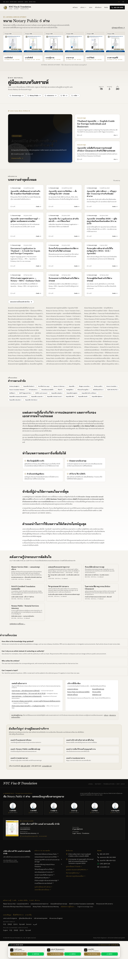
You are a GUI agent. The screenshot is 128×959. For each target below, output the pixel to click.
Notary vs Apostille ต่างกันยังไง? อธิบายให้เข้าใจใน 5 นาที (62, 339)
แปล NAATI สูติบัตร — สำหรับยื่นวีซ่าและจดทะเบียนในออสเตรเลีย (26, 344)
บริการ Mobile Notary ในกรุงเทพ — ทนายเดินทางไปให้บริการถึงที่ (64, 319)
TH (119, 2)
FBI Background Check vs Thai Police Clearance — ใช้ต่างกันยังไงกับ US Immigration (102, 316)
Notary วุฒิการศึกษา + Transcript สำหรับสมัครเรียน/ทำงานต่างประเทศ (102, 313)
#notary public (98, 386)
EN (123, 2)
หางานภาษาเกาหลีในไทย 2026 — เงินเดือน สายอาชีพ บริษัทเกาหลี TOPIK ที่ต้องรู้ (102, 355)
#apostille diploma (97, 396)
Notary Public (35, 95)
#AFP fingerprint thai (25, 393)
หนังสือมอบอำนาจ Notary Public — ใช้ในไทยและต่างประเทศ (101, 353)
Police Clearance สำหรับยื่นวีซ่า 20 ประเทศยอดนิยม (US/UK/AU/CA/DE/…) (64, 336)
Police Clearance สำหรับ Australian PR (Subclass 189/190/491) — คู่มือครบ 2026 (102, 319)
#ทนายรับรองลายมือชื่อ (47, 389)
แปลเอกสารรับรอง (72, 689)
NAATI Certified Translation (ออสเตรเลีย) (81, 904)
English (5, 930)
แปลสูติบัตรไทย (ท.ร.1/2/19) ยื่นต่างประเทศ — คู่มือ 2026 (24, 333)
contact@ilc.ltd (47, 766)
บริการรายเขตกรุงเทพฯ (40, 918)
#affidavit (12, 393)
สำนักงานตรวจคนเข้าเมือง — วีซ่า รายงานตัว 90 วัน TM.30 (28, 693)
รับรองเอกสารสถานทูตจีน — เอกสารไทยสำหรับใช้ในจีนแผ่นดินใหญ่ (64, 313)
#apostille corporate (37, 396)
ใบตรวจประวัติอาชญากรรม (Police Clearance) (17, 906)
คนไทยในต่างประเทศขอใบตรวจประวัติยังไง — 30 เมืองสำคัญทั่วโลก (64, 333)
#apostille (72, 386)
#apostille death (83, 396)
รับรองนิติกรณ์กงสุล (98, 689)
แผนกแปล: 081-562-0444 (108, 857)
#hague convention (84, 386)
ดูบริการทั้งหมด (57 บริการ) (43, 887)
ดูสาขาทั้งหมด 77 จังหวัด (73, 866)
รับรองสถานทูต (17, 95)
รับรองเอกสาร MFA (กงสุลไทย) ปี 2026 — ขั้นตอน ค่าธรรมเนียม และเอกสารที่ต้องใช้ (102, 311)
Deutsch (28, 924)
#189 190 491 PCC (113, 389)
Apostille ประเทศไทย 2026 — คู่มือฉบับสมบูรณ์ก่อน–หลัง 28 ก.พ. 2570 (102, 364)
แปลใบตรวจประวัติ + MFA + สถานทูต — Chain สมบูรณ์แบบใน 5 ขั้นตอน (102, 322)
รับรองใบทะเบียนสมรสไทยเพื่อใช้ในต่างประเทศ (21, 308)
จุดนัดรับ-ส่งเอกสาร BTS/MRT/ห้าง (76, 870)
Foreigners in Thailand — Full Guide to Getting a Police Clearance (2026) (102, 327)
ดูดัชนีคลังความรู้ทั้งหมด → (17, 624)
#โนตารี (60, 389)
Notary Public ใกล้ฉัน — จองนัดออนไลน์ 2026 (21, 322)
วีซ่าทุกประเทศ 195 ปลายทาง (58, 586)
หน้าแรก (75, 7)
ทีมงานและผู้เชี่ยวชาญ (72, 873)
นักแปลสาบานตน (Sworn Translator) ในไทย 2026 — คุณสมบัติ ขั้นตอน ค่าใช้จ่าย (26, 350)
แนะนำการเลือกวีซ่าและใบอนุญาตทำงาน (81, 749)
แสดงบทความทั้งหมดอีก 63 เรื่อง (20, 302)
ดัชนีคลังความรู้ (96, 695)
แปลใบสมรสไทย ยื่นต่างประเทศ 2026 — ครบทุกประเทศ (23, 336)
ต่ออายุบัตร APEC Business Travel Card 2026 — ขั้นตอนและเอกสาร (102, 333)
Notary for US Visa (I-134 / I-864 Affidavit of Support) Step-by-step (26, 313)
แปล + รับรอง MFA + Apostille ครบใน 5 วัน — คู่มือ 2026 (24, 339)
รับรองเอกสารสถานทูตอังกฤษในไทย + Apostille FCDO (62, 308)
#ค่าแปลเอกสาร (33, 389)
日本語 (10, 924)
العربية (35, 924)
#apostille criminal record (54, 396)
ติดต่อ (106, 7)
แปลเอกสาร (51, 95)
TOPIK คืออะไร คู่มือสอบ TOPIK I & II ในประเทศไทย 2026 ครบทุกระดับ (64, 355)
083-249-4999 (118, 7)
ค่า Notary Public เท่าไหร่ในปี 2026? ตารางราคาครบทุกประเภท (64, 344)
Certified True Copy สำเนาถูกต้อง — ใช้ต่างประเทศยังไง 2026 (102, 325)
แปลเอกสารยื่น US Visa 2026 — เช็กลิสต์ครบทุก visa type (101, 341)
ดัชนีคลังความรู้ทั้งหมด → (68, 906)
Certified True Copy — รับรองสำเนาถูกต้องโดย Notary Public (26, 353)
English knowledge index (85, 906)
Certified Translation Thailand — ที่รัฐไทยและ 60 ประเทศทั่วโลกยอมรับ (102, 344)
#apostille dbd (70, 396)
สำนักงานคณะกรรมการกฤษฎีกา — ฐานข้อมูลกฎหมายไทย (28, 706)
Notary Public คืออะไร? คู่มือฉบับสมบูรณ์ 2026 (59, 350)
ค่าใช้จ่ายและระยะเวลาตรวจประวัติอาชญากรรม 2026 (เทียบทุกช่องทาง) (26, 327)
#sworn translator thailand (17, 389)
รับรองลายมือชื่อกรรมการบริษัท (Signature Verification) (62, 341)
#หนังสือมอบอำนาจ (98, 389)
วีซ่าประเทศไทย (96, 692)
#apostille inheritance (31, 400)
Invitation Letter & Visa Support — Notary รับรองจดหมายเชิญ (64, 330)
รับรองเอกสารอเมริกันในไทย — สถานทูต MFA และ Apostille (63, 325)
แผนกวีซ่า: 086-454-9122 (108, 860)
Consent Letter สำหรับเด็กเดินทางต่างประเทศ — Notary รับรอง (102, 336)
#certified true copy (44, 386)
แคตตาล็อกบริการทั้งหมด (42, 890)
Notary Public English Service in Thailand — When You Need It (26, 325)
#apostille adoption (57, 393)
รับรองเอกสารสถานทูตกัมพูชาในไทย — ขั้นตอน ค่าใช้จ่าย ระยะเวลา (102, 361)
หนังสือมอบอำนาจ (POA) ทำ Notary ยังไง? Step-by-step (101, 330)
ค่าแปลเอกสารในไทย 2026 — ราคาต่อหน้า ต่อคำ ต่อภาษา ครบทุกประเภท (64, 347)
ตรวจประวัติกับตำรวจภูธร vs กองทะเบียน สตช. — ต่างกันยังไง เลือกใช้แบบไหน (64, 322)
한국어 (15, 924)
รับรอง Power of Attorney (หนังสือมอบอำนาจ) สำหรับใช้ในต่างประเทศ (26, 355)
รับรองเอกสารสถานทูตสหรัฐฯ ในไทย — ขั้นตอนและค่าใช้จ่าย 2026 (26, 311)
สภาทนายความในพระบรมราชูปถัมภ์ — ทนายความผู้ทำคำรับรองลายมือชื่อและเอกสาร (36, 701)
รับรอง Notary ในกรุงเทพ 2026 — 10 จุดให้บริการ (98, 308)
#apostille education (15, 400)
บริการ (82, 7)
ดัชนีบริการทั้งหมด (72, 695)
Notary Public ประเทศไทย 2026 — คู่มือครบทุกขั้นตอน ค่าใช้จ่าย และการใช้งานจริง (64, 358)
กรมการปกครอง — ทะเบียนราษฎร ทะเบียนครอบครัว (27, 696)
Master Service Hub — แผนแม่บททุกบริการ (16, 904)
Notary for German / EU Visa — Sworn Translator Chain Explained (64, 311)
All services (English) (56, 918)
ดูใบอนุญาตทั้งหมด (117, 27)
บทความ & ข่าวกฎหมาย (10, 918)
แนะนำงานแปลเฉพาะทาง (75, 758)
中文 (4, 924)
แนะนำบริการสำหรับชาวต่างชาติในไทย (80, 740)
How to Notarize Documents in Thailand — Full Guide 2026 (64, 316)
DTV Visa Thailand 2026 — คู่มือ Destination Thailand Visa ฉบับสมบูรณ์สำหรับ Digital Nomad (26, 361)
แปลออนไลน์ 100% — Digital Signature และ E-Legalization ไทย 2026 (64, 327)
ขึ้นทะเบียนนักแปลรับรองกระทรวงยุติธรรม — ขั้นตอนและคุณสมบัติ (26, 319)
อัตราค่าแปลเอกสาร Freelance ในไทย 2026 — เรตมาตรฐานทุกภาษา (64, 353)
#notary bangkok (14, 386)
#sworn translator (112, 386)
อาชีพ (76, 95)
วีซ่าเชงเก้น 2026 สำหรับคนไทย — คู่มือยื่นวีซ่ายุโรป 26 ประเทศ (25, 358)
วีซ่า (65, 95)
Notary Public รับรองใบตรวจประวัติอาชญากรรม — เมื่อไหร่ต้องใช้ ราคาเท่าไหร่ (26, 316)
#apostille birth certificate (89, 393)
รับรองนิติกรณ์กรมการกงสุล (94, 567)
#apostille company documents (18, 396)
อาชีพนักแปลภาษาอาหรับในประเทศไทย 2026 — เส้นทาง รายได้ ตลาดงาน (102, 358)
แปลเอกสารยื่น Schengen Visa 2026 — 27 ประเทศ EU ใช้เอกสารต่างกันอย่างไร (26, 341)
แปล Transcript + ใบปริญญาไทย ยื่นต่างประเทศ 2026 (23, 330)
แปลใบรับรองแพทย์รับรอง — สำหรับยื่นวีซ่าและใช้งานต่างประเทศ (102, 350)
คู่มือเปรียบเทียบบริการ (25, 918)
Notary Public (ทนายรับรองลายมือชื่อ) (78, 692)
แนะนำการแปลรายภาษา (19, 758)
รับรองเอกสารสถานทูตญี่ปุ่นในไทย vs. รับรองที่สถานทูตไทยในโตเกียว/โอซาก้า (26, 364)
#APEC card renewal (41, 393)
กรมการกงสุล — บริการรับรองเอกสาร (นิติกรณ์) (26, 691)
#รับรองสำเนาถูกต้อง (83, 389)
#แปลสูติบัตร (70, 389)
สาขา (90, 7)
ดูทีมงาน (106, 715)
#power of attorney (59, 386)
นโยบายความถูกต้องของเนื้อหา (75, 876)
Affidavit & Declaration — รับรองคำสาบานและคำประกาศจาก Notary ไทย (102, 347)
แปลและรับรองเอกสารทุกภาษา (59, 567)
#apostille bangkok (72, 393)
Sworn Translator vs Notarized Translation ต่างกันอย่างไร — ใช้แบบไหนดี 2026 (26, 347)
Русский (22, 924)
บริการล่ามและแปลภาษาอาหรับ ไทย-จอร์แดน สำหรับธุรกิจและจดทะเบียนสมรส (64, 364)
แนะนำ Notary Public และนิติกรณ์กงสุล (25, 749)
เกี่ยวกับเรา (98, 7)
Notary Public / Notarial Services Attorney (46, 906)
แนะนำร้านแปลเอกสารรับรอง (21, 740)
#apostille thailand (29, 386)
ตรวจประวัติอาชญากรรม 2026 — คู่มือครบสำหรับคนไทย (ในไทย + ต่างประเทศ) (102, 339)
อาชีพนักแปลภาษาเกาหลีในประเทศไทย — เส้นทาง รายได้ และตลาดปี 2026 (64, 361)
